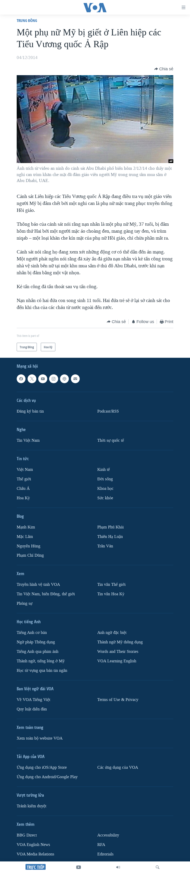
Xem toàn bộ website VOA (40, 738)
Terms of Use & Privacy (117, 699)
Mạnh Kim (26, 527)
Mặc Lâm (25, 536)
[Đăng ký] (75, 378)
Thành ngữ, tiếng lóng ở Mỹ (41, 661)
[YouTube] (78, 867)
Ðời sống (105, 479)
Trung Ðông (27, 20)
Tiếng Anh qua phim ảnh (37, 651)
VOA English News (33, 844)
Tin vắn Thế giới (111, 584)
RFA (101, 844)
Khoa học (105, 488)
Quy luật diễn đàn (32, 709)
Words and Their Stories (117, 651)
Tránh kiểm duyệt (31, 806)
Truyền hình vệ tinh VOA (38, 584)
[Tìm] (158, 867)
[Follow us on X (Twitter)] (32, 378)
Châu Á (23, 488)
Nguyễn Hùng (28, 546)
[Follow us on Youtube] (42, 378)
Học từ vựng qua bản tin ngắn (42, 670)
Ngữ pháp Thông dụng (36, 642)
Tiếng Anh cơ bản (32, 632)
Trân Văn (105, 546)
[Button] (163, 68)
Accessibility (108, 835)
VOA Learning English (116, 661)
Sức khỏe (105, 497)
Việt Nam (25, 469)
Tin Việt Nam (28, 440)
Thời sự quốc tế (110, 440)
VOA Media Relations (35, 854)
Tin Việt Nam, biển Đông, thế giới (46, 594)
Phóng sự (24, 603)
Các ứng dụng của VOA (117, 767)
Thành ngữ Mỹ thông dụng (120, 642)
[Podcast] (64, 378)
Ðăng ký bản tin (30, 411)
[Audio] (118, 867)
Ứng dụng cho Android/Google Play (47, 777)
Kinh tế (103, 469)
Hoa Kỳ (23, 497)
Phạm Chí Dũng (30, 555)
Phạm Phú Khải (110, 527)
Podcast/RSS (108, 411)
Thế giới (24, 479)
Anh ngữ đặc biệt (112, 632)
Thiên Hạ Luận (110, 536)
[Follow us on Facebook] (21, 378)
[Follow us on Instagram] (53, 378)
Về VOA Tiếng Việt (33, 699)
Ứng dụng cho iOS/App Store (42, 767)
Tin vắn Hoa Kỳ (110, 594)
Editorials (105, 854)
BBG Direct (27, 835)
